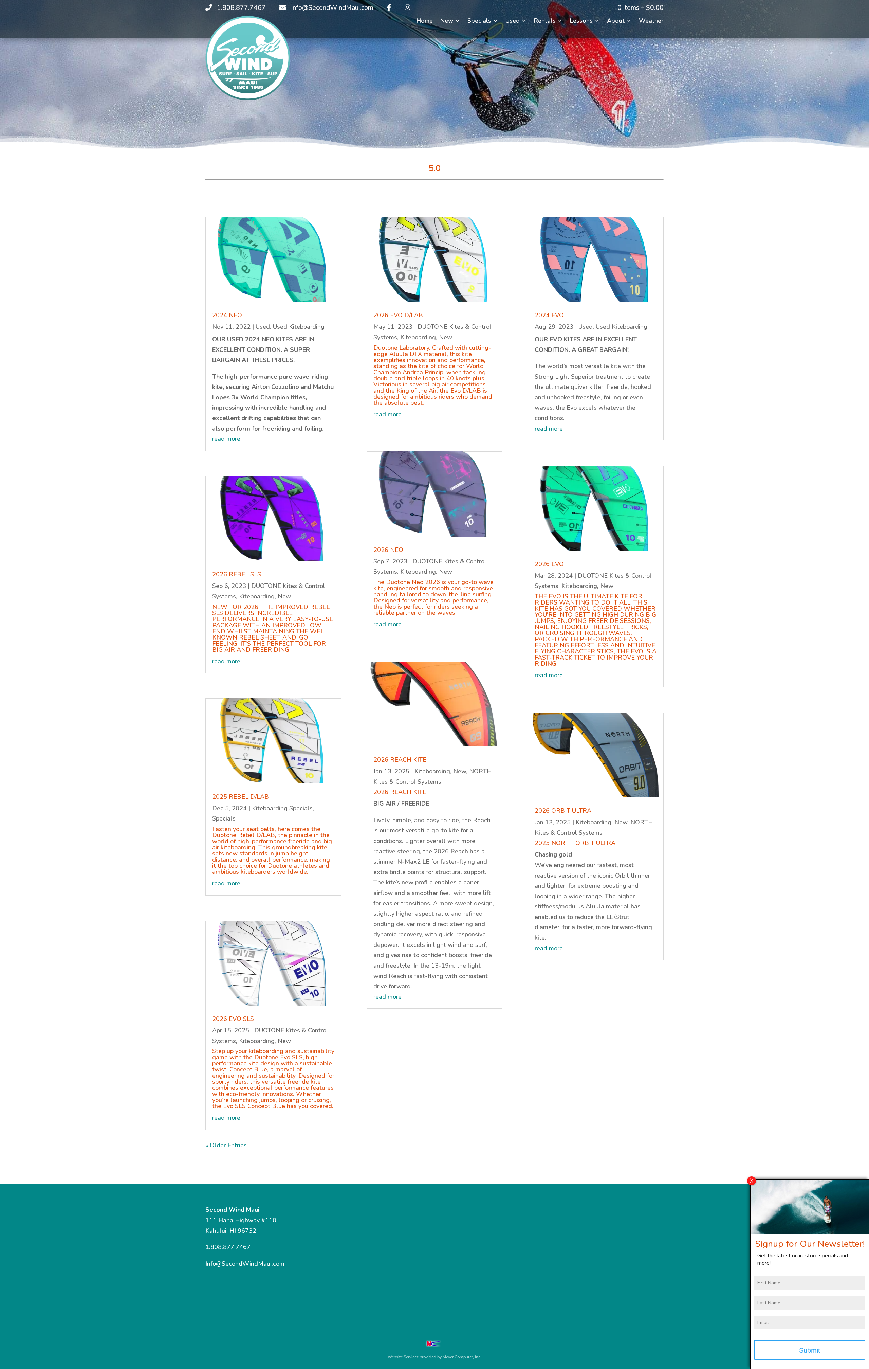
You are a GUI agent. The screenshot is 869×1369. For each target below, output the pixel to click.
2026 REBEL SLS (236, 574)
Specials (479, 21)
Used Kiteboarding (299, 327)
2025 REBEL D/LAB (240, 797)
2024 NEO (227, 315)
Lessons (581, 21)
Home (425, 21)
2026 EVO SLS (233, 1019)
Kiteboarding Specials (282, 808)
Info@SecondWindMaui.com (244, 1264)
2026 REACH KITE (399, 760)
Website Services (403, 1357)
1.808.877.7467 (228, 1247)
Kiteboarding (257, 596)
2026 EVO (549, 564)
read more (226, 439)
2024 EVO (549, 315)
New (446, 21)
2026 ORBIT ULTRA (563, 811)
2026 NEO (388, 550)
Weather (651, 21)
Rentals (545, 21)
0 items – (640, 7)
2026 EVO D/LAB (398, 315)
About (616, 21)
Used (512, 21)
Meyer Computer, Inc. (462, 1357)
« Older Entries (226, 1145)
